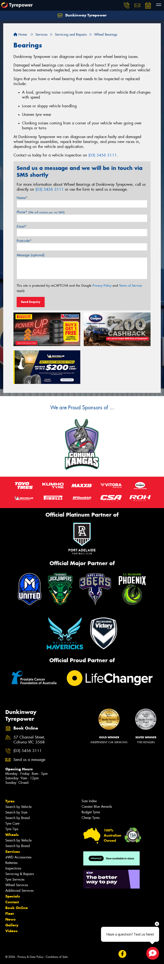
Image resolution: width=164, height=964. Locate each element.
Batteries (11, 863)
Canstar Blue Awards (97, 806)
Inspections (13, 868)
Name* (22, 198)
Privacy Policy (101, 285)
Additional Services (19, 890)
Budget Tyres (91, 812)
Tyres (10, 801)
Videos (11, 931)
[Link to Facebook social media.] (122, 954)
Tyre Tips (11, 829)
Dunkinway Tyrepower (85, 15)
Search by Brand (17, 818)
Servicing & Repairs (19, 874)
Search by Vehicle (18, 807)
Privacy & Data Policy (30, 957)
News (10, 919)
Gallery (11, 925)
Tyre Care (12, 823)
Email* (22, 226)
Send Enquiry (30, 302)
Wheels (12, 834)
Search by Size (16, 812)
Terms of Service (130, 285)
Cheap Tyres (91, 817)
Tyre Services (14, 879)
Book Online (16, 907)
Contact (12, 902)
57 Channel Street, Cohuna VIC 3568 (29, 740)
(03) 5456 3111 (102, 155)
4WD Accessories (18, 857)
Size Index (89, 801)
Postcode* (24, 241)
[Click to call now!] (126, 5)
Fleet (9, 913)
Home (22, 34)
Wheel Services (16, 885)
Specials (12, 896)
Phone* (41, 212)
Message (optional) (31, 255)
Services (12, 851)
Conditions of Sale (57, 957)
